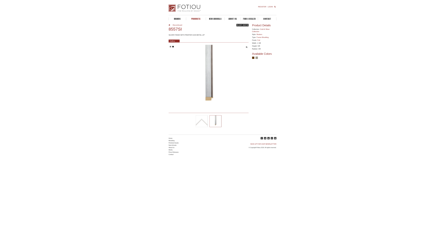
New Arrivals (215, 18)
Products (195, 18)
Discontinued (177, 25)
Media (171, 150)
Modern (259, 34)
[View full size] (247, 46)
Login (270, 7)
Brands (177, 18)
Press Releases (174, 152)
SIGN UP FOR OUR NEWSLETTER (263, 144)
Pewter (257, 58)
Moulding (172, 140)
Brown (253, 58)
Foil (258, 40)
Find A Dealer (249, 18)
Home (170, 138)
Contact (267, 18)
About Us (233, 18)
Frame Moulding (263, 37)
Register (262, 7)
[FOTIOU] (195, 8)
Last (240, 25)
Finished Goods (174, 143)
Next (245, 25)
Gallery (172, 41)
